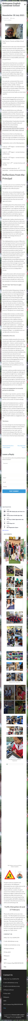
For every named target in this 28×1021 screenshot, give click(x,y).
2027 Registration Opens (12, 527)
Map (5, 966)
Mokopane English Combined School (11, 4)
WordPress (18, 1017)
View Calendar (5, 530)
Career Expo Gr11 (11, 523)
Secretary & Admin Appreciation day (15, 519)
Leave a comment (7, 20)
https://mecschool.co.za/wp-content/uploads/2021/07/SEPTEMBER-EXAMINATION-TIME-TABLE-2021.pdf (13, 128)
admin (13, 18)
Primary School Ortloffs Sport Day (14, 515)
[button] (7, 550)
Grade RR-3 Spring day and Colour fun (16, 511)
